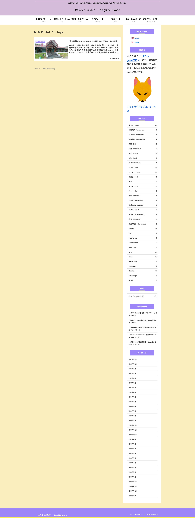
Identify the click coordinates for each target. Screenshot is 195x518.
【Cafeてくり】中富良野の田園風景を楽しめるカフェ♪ (142, 321)
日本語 (137, 42)
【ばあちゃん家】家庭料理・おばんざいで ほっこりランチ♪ (142, 343)
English (137, 38)
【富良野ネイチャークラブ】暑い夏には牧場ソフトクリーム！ (142, 328)
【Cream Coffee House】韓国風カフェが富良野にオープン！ (142, 336)
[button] (155, 296)
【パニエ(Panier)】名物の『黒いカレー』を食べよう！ (143, 314)
